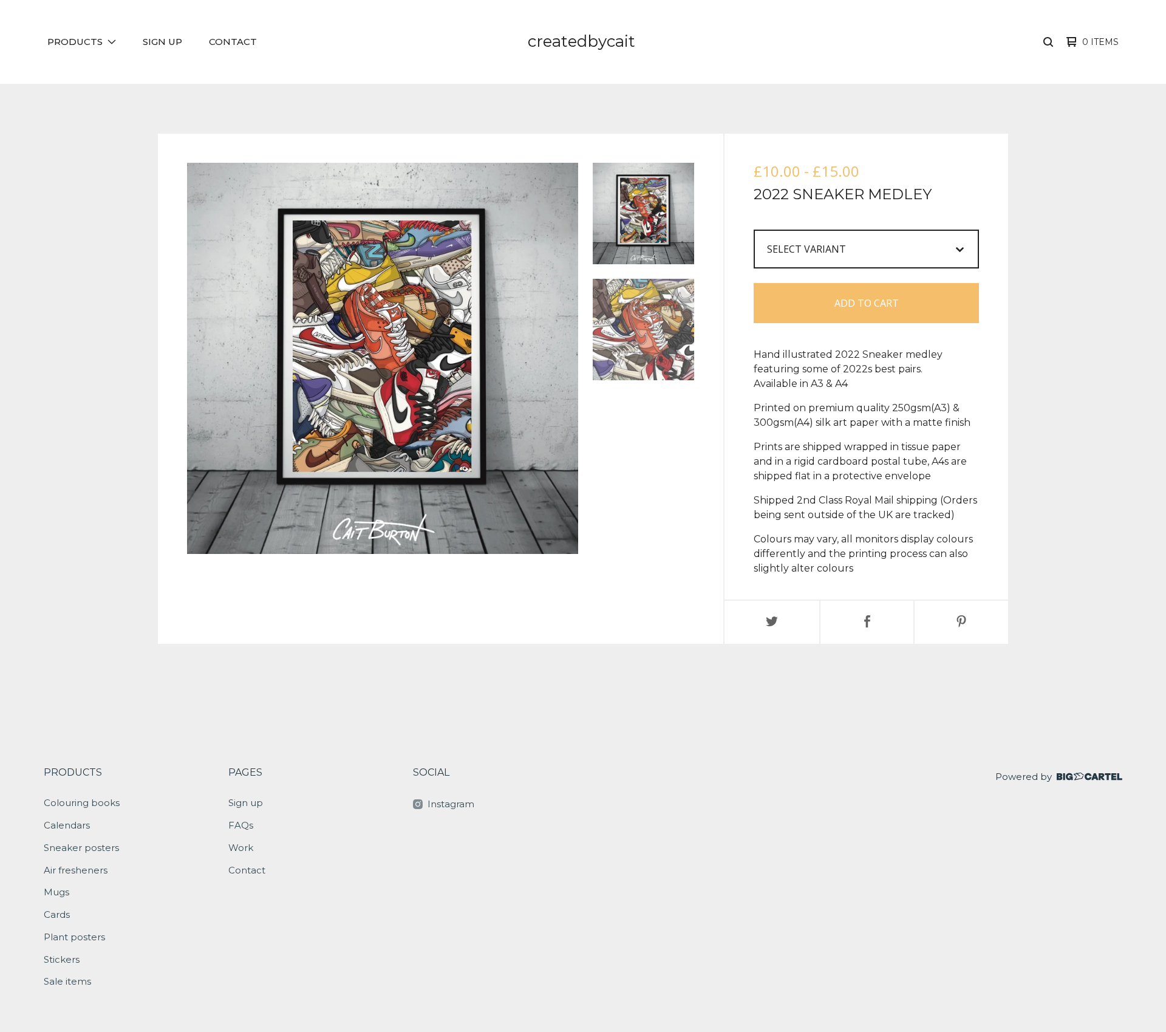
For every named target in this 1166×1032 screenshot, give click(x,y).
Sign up (162, 41)
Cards (57, 914)
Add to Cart (866, 303)
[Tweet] (771, 622)
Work (240, 847)
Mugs (56, 892)
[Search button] (1048, 42)
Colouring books (82, 802)
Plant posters (74, 937)
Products (73, 772)
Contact (233, 41)
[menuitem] (82, 42)
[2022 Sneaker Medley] (643, 213)
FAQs (240, 825)
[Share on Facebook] (867, 622)
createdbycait (581, 41)
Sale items (67, 981)
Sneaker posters (81, 847)
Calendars (67, 825)
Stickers (62, 959)
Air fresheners (75, 870)
